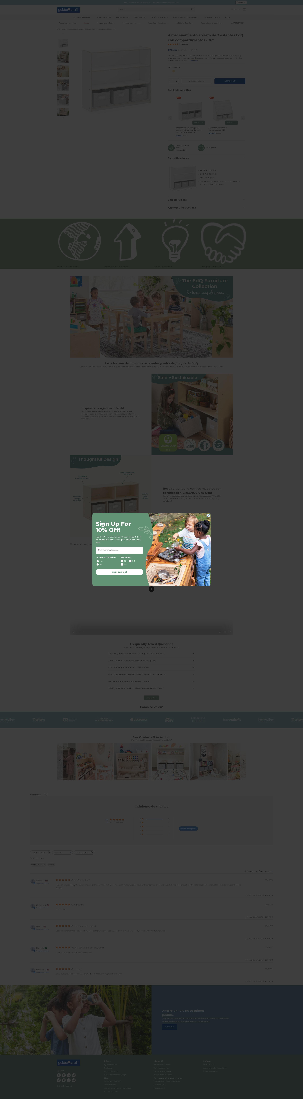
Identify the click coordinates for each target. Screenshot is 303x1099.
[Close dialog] (208, 515)
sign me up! (119, 572)
